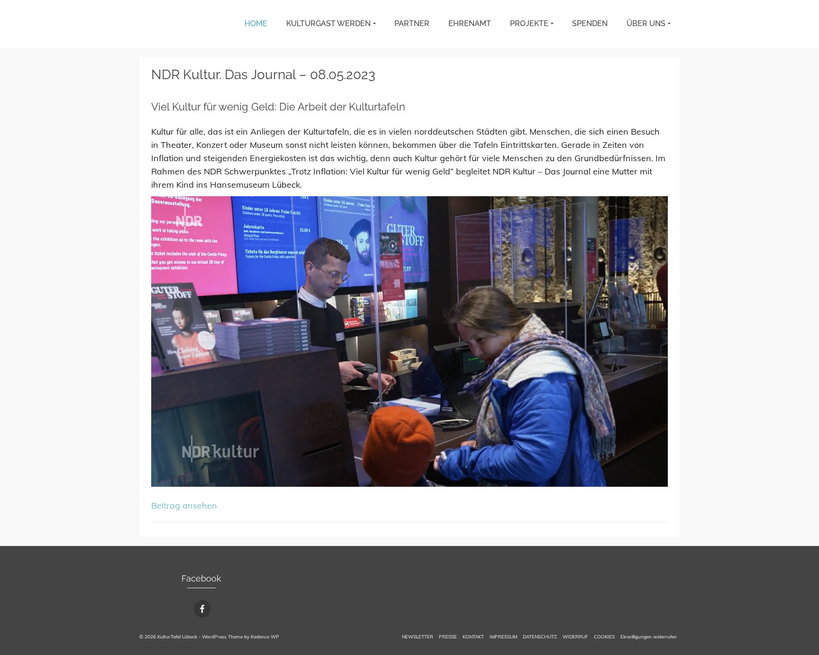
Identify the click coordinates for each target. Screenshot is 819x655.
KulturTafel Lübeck (156, 23)
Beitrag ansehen (184, 505)
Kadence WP (265, 637)
